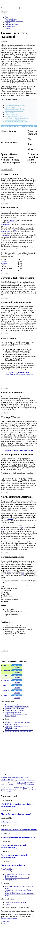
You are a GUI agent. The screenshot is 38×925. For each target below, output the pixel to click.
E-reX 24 (6, 690)
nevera (35, 780)
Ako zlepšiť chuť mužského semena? (17, 726)
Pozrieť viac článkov (7, 869)
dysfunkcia (17, 777)
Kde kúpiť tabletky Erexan (13, 116)
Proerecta (6, 680)
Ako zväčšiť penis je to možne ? (15, 708)
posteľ (2, 784)
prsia (13, 787)
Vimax (5, 685)
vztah (22, 789)
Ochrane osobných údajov (9, 918)
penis (28, 782)
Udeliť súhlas (5, 921)
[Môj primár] (13, 6)
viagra (14, 790)
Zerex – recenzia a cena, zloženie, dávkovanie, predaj (14, 856)
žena (9, 792)
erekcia (5, 779)
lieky (24, 780)
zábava (5, 791)
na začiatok (7, 169)
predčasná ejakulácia (18, 784)
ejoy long (27, 777)
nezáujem (3, 782)
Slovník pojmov (10, 26)
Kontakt (7, 28)
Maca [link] (8, 222)
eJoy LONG (7, 670)
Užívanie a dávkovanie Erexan (15, 109)
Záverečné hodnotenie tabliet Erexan (16, 122)
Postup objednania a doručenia (18, 118)
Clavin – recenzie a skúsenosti (13, 865)
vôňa (25, 789)
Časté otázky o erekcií (12, 24)
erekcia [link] (10, 519)
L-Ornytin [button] (23, 221)
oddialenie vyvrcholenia (11, 782)
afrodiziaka (4, 777)
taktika (7, 789)
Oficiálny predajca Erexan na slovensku (19, 450)
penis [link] (14, 230)
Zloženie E (8, 107)
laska (21, 780)
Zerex (5, 675)
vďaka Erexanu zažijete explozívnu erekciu (19, 373)
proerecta (3, 787)
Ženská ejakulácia (10, 716)
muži (32, 780)
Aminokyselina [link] (6, 224)
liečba (28, 780)
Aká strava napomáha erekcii (14, 705)
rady (21, 787)
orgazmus (21, 782)
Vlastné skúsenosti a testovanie (15, 120)
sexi (28, 788)
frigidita (17, 780)
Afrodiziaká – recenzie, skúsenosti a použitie (19, 730)
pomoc (32, 782)
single (31, 787)
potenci (6, 784)
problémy (31, 784)
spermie (3, 790)
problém (26, 784)
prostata (8, 788)
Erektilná (11, 780)
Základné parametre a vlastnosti (15, 105)
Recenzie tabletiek (11, 19)
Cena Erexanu (9, 112)
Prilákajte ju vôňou (11, 728)
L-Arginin (4, 261)
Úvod (7, 17)
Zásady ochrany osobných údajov (15, 902)
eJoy (4, 665)
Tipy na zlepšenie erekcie (13, 712)
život (12, 791)
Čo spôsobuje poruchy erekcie (14, 710)
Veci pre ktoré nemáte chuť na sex (16, 714)
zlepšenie (29, 789)
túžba (10, 790)
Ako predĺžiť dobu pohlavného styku (17, 707)
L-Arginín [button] (4, 221)
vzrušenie (19, 789)
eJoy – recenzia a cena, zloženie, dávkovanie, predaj (14, 846)
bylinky (9, 777)
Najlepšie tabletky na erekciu (14, 21)
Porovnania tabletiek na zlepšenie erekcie (18, 731)
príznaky (16, 787)
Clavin (5, 695)
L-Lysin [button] (17, 221)
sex (25, 787)
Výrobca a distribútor (11, 114)
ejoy (22, 777)
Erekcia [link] (9, 572)
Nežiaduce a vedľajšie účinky (14, 111)
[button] (10, 221)
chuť (13, 777)
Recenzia (17, 667)
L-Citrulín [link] (10, 221)
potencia (11, 784)
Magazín (7, 23)
